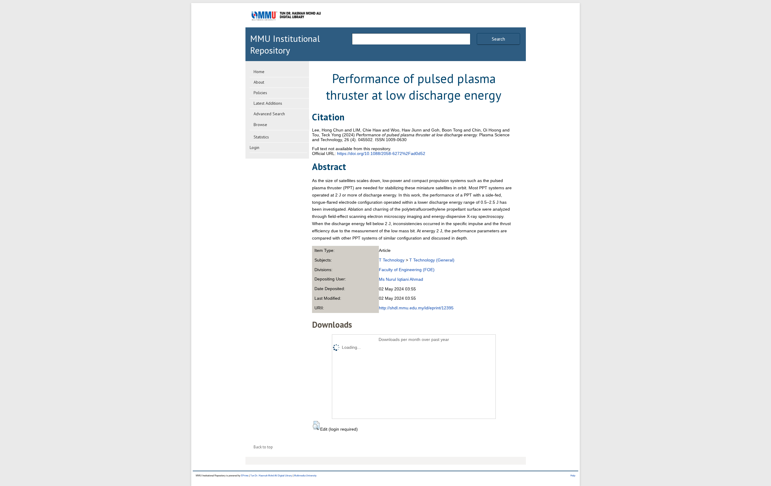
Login (254, 147)
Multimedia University (305, 475)
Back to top (263, 447)
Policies (260, 92)
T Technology (391, 260)
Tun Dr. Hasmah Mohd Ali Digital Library (271, 475)
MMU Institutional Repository (285, 44)
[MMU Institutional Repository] (286, 26)
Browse (260, 124)
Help (572, 475)
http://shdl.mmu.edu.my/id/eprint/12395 (416, 307)
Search (498, 39)
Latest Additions (268, 103)
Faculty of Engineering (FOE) (407, 269)
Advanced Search (269, 113)
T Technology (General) (431, 260)
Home (259, 71)
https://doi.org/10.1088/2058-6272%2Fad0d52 (381, 153)
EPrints (244, 475)
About (259, 82)
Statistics (261, 137)
